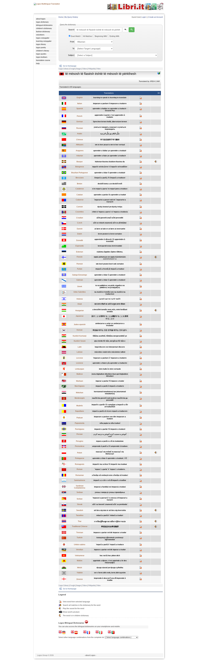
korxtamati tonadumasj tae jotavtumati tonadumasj (110, 393)
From (72, 42)
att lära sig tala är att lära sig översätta (110, 510)
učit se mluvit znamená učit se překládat (109, 223)
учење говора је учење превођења (110, 492)
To (73, 49)
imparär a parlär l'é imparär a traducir (109, 429)
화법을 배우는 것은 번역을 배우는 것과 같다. (110, 330)
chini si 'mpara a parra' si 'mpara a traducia (110, 212)
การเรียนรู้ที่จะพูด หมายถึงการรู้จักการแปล (110, 521)
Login (143, 17)
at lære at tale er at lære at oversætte (110, 229)
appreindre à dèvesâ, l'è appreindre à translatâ (110, 240)
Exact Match (75, 36)
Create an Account (155, 17)
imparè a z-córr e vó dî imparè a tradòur (109, 480)
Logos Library (64, 69)
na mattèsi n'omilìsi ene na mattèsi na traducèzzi (109, 293)
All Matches (88, 36)
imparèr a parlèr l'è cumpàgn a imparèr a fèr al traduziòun (110, 406)
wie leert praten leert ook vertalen (110, 264)
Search (71, 30)
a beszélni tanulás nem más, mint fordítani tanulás (109, 311)
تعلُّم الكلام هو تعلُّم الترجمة (109, 134)
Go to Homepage (69, 66)
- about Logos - (90, 655)
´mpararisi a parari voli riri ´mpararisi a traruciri (110, 201)
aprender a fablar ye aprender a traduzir (109, 151)
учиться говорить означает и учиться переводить (110, 128)
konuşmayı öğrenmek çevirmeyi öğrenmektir (110, 539)
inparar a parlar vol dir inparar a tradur (110, 550)
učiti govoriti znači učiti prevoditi (110, 218)
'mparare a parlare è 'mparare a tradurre (110, 358)
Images (78, 69)
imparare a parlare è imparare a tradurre (110, 104)
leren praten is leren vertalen (110, 234)
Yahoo (84, 69)
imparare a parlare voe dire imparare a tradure (110, 418)
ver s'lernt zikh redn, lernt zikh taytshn (110, 573)
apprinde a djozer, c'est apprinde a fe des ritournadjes (110, 562)
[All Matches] (158, 73)
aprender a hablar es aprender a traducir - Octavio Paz (110, 110)
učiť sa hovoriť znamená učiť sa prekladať (109, 504)
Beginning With (101, 36)
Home (60, 17)
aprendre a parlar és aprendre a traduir (110, 195)
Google (72, 69)
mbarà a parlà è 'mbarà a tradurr (109, 515)
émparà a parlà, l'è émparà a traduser (109, 178)
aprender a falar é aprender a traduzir (109, 173)
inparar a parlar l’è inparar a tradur (110, 381)
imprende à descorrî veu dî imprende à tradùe (110, 579)
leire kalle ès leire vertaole (110, 369)
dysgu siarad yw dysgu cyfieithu (110, 568)
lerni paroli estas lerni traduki (110, 246)
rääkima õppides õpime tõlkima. (110, 252)
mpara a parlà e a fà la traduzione (109, 441)
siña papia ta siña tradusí (110, 423)
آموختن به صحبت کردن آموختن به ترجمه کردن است (109, 435)
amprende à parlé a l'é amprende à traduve (110, 446)
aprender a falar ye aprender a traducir (110, 156)
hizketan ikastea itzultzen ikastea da (110, 162)
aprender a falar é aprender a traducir (109, 275)
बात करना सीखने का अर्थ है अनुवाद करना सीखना (110, 304)
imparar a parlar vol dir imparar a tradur (109, 533)
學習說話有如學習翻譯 (110, 527)
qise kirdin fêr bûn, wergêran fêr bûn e (109, 341)
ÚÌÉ (125, 458)
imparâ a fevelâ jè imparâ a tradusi (110, 269)
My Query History (71, 17)
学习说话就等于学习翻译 (109, 140)
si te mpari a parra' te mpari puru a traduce (109, 189)
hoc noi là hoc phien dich (110, 556)
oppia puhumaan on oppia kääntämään (110, 257)
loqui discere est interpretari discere (110, 347)
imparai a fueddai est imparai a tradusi (110, 487)
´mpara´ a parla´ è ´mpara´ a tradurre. (110, 469)
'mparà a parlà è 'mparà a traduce (110, 545)
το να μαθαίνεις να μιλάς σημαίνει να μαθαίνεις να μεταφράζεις (110, 286)
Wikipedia (91, 69)
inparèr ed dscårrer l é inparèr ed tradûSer (109, 167)
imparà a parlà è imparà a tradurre (110, 386)
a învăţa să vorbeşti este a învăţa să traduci (110, 475)
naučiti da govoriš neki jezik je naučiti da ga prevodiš (110, 399)
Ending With (114, 36)
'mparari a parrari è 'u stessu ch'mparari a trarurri (109, 499)
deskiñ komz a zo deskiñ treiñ (110, 184)
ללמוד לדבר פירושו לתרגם (109, 299)
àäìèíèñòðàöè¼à (110, 259)
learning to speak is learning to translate (109, 98)
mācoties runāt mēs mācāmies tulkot (110, 352)
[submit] (132, 29)
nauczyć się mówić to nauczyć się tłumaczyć (110, 453)
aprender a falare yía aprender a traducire (110, 363)
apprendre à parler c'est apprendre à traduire (110, 116)
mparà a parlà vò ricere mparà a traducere (109, 411)
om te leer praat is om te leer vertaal (110, 145)
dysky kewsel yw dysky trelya (109, 207)
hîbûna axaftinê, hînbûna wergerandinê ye (110, 336)
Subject (71, 55)
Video (99, 69)
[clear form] (125, 29)
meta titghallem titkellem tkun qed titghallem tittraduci (110, 375)
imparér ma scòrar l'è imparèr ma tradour (110, 464)
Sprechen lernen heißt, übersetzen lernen (110, 122)
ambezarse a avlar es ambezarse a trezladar (109, 324)
